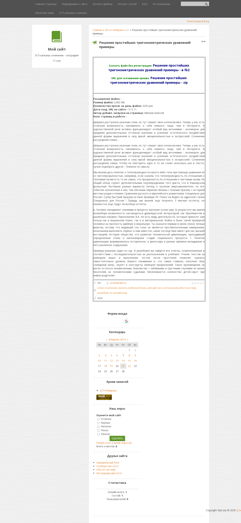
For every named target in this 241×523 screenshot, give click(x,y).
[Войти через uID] (102, 321)
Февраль (118, 30)
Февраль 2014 (117, 339)
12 (111, 360)
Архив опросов (122, 442)
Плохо (104, 430)
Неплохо (106, 426)
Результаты (103, 442)
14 (123, 360)
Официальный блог (108, 462)
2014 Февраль (108, 390)
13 (117, 360)
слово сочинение (107, 287)
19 (111, 366)
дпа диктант (155, 287)
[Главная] (57, 41)
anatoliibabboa (118, 282)
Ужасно (105, 434)
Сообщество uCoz (107, 466)
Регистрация (194, 21)
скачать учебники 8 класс (132, 287)
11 (105, 360)
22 (129, 366)
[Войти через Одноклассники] (132, 321)
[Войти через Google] (126, 321)
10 (99, 360)
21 (127, 30)
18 (105, 366)
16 (135, 360)
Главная (97, 30)
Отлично (106, 419)
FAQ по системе (106, 469)
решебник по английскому (112, 292)
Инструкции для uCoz (109, 473)
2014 (108, 30)
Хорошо (105, 422)
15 (129, 360)
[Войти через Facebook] (114, 321)
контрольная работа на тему (179, 287)
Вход (206, 21)
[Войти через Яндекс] (120, 321)
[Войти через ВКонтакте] (108, 321)
